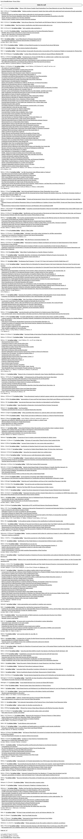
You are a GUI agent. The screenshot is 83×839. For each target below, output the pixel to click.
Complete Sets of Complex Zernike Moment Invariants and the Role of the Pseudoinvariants (41, 638)
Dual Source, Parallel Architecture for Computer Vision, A (17, 89)
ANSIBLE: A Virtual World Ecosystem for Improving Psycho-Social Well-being (39, 45)
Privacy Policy (16, 1)
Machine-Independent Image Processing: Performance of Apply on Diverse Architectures (25, 351)
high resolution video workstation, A (32, 28)
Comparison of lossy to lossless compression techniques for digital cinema (37, 437)
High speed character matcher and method (13, 712)
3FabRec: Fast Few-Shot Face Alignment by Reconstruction (34, 788)
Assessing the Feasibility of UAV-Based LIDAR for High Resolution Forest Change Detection (42, 295)
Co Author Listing (13, 8)
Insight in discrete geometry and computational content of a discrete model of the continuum (26, 547)
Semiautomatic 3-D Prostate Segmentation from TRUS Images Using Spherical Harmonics (40, 761)
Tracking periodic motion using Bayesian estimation (15, 157)
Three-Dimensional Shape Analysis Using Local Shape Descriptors (19, 390)
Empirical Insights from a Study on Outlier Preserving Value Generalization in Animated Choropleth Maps (29, 469)
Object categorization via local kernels (12, 795)
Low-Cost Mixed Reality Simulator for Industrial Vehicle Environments (20, 736)
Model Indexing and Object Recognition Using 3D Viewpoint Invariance (20, 125)
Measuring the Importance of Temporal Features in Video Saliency (43, 715)
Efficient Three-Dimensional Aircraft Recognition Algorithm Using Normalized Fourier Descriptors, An (28, 385)
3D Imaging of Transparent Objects (11, 68)
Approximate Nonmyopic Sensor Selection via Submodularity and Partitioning (39, 402)
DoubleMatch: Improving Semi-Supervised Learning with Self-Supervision (38, 654)
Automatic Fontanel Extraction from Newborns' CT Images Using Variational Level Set (44, 773)
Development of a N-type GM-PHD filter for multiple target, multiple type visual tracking (45, 57)
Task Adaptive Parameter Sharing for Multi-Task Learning (17, 679)
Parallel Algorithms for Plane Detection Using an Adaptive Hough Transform (22, 135)
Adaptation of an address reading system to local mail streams (34, 570)
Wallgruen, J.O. (44, 567)
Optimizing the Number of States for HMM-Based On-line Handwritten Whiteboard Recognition (27, 585)
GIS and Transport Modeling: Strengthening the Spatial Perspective (19, 470)
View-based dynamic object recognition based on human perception (19, 804)
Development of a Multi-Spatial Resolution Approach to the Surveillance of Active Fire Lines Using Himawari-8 (31, 279)
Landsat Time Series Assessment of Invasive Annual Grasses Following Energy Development (46, 490)
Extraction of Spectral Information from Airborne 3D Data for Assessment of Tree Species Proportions (28, 525)
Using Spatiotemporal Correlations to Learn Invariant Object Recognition (21, 699)
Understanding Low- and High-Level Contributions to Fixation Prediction (20, 719)
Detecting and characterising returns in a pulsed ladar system (18, 84)
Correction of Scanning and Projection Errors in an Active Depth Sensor (20, 77)
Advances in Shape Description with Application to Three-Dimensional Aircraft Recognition (25, 378)
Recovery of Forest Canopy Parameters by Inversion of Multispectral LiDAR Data (23, 148)
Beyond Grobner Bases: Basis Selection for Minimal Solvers (35, 685)
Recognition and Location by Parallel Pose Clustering (15, 144)
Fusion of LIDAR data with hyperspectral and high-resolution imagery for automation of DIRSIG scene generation (31, 627)
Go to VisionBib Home (6, 1)
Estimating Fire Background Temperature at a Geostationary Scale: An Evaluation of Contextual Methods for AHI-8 (32, 283)
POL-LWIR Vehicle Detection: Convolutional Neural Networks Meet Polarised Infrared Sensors (26, 62)
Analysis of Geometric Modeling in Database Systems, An (33, 785)
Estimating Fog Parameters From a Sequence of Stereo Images (18, 99)
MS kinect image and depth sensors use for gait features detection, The (35, 812)
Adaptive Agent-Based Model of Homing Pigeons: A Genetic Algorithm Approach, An (45, 467)
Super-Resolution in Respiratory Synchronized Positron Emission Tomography (38, 405)
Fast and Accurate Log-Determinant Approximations (38, 484)
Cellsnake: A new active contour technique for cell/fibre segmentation (43, 233)
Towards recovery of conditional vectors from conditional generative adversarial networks (25, 642)
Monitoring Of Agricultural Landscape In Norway (31, 666)
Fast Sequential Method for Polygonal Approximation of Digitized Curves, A (21, 40)
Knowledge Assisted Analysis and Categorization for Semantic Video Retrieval (22, 304)
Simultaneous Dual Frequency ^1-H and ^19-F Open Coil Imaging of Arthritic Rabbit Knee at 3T (43, 261)
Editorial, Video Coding (27, 230)
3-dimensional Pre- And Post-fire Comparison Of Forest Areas (32, 607)
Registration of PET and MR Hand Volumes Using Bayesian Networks (40, 505)
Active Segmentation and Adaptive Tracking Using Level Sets (17, 69)
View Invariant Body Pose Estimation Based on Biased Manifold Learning (21, 803)
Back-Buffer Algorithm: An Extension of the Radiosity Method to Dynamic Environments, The (42, 255)
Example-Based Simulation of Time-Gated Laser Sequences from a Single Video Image (24, 102)
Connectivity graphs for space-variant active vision (15, 343)
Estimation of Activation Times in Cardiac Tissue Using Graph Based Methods (22, 728)
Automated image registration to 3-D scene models (15, 623)
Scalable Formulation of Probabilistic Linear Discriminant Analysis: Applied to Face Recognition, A (27, 323)
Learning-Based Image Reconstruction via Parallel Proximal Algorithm (20, 501)
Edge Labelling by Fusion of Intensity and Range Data (15, 94)
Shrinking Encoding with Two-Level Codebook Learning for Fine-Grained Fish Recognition (25, 224)
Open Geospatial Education (9, 472)
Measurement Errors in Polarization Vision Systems (15, 122)
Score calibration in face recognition (11, 325)
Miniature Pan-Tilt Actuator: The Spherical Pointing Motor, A (17, 353)
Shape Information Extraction (9, 387)
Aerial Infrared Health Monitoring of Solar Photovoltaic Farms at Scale (39, 191)
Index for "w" (4, 830)
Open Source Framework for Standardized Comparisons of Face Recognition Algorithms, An (26, 321)
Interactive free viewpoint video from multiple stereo (38, 452)
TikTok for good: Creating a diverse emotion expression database (19, 19)
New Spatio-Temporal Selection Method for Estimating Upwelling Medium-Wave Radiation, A (26, 287)
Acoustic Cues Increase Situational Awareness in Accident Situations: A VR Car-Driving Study (26, 790)
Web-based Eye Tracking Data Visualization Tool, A (15, 740)
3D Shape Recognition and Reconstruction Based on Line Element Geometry (37, 745)
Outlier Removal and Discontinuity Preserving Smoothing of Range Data (20, 133)
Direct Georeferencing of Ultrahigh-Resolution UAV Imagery (17, 282)
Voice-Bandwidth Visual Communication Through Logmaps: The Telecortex (21, 368)
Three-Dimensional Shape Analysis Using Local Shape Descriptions (19, 388)
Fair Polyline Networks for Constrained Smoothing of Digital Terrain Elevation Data (23, 748)
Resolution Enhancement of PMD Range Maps (14, 590)
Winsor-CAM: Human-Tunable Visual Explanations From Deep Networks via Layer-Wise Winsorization (46, 8)
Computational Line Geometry (10, 746)
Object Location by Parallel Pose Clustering (13, 131)
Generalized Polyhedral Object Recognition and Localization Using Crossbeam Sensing (41, 428)
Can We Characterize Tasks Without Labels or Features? (36, 172)
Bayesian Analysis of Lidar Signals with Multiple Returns (16, 71)
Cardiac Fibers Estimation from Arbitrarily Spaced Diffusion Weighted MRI (43, 54)
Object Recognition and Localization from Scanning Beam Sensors (19, 433)
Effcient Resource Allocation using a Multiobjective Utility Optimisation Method (22, 95)
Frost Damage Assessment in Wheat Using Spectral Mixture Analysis (19, 58)
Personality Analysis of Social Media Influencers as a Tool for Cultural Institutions (23, 306)
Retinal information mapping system (34, 782)
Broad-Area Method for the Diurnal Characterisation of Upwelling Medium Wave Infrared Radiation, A (29, 274)
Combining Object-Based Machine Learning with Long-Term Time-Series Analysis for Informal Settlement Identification (33, 275)
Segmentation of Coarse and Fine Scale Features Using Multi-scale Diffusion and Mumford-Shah (46, 399)
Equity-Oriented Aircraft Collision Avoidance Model (15, 510)
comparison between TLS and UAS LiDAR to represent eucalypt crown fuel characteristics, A (26, 277)
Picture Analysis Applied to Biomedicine (27, 48)
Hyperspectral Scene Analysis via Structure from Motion (37, 818)
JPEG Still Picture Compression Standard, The (37, 239)
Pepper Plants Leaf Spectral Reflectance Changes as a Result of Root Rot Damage (42, 415)
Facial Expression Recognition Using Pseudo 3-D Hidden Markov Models (20, 575)
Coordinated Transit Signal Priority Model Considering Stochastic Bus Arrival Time (23, 301)
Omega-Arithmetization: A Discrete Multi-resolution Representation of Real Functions (24, 550)
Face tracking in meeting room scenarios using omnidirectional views (20, 573)
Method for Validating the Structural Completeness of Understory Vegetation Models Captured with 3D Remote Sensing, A (34, 285)
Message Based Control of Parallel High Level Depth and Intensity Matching (22, 123)
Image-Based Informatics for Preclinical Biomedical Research (37, 31)
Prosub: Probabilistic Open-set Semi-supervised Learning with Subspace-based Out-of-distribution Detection (30, 660)
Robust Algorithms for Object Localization (13, 423)
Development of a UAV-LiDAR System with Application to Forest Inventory (21, 280)
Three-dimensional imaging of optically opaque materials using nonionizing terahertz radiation (49, 396)
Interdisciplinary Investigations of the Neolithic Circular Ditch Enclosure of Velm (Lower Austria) (27, 767)
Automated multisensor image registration (13, 624)
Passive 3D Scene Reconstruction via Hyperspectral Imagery (17, 820)
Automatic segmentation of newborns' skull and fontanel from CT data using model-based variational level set (31, 775)
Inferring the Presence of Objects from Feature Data (15, 115)
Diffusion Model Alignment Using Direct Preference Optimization (19, 175)
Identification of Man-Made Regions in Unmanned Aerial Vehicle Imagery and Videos (40, 541)
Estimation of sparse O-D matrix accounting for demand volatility (19, 511)
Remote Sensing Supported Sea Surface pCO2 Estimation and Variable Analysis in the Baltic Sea (49, 675)
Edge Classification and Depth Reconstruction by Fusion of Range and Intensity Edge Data (25, 92)
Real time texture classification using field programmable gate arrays (34, 25)
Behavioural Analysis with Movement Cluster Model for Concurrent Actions (21, 73)
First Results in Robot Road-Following (11, 348)
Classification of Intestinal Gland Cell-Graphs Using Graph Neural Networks (40, 446)
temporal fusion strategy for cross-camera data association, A (38, 443)
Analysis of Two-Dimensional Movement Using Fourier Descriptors (19, 380)
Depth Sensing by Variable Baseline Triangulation (14, 81)
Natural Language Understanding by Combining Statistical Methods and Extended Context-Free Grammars (30, 581)
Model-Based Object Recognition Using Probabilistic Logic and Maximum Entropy (23, 126)
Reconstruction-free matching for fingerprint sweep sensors (17, 588)
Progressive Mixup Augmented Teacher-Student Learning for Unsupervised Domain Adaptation (26, 221)
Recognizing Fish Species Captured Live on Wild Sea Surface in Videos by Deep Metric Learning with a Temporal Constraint (34, 222)
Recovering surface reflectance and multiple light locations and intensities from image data (26, 146)
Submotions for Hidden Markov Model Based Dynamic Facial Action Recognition (23, 596)
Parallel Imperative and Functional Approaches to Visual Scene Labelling (21, 136)
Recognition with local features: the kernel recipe (15, 798)
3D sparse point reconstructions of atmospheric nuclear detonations (35, 621)
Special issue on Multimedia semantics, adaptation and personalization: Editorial (23, 307)
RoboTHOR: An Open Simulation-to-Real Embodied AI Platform (42, 678)
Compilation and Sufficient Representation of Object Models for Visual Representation (24, 76)
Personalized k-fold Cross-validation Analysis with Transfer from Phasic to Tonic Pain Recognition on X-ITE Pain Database (33, 827)
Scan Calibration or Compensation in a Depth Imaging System (18, 151)
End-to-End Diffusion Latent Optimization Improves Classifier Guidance (20, 178)
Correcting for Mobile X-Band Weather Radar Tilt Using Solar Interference (43, 449)
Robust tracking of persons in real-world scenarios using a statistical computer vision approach (26, 595)
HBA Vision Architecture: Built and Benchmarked (14, 350)
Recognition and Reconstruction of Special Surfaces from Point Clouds (20, 754)
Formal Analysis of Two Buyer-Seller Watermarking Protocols (37, 476)
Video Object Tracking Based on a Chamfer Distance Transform (18, 161)
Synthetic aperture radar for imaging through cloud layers (17, 185)
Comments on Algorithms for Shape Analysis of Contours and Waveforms (21, 382)
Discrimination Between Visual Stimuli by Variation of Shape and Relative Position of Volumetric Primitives (30, 87)
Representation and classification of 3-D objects (14, 149)
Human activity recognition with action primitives (15, 110)
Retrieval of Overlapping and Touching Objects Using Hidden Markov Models (22, 591)
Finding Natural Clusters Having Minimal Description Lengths (18, 346)
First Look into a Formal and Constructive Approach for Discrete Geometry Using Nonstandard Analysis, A (29, 545)
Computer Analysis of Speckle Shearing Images (14, 383)
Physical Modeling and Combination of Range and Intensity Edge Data (20, 138)
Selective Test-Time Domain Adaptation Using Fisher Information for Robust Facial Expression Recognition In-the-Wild (33, 16)
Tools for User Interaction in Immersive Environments (16, 34)
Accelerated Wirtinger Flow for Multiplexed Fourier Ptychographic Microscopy (37, 497)
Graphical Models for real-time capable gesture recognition (17, 578)
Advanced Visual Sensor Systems (10, 342)
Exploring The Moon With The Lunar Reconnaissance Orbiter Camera (35, 487)
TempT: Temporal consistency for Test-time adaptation (16, 17)
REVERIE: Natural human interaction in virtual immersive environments (20, 32)
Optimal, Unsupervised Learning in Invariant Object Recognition (33, 697)
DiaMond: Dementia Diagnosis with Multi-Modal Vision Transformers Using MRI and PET (44, 826)
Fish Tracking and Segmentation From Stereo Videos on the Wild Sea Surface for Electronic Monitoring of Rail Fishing (48, 218)
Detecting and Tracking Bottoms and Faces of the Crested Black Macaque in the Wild (43, 481)
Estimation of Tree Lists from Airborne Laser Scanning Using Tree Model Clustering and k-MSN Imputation (47, 524)
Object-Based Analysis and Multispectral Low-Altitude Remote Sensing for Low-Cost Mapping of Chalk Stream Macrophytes (49, 688)
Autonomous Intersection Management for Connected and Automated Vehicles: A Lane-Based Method (49, 508)
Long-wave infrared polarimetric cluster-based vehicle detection (19, 118)
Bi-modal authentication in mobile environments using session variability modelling (42, 316)
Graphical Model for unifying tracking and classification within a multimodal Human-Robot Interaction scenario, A (32, 577)
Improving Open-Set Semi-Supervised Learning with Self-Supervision (19, 657)
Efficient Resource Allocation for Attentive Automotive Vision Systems (20, 97)
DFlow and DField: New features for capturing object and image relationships (42, 412)
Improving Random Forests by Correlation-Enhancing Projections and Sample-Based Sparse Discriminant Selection (32, 459)
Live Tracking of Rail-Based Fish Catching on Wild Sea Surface (18, 219)
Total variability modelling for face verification (14, 328)
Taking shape (5, 635)
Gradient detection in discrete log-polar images (14, 107)
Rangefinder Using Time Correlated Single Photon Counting (17, 143)
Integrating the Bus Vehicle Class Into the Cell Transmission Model (19, 516)
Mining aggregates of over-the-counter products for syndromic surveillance (45, 823)
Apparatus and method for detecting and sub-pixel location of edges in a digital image (24, 420)
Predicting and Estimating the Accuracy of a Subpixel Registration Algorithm (22, 409)
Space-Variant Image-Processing (10, 363)
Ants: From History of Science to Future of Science (36, 299)
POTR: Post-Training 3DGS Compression (36, 464)
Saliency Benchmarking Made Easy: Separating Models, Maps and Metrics (21, 717)
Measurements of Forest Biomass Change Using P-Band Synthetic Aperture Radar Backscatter (26, 527)
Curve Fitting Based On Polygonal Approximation (28, 39)
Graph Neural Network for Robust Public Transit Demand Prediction (19, 513)
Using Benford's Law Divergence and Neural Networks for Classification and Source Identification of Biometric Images (33, 478)
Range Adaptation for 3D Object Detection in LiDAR (15, 640)
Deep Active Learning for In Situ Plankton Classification (38, 538)
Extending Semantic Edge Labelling (11, 104)
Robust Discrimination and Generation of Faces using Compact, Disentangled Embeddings (25, 801)
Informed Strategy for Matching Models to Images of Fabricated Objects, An (22, 117)
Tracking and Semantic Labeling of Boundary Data (15, 156)
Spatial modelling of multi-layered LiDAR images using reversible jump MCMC (22, 154)
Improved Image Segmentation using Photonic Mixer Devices (18, 580)
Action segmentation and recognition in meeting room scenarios (34, 604)
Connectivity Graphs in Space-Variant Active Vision (15, 345)
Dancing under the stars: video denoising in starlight (15, 499)
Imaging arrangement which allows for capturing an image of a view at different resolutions (50, 533)
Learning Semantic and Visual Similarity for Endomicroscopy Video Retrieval (39, 312)
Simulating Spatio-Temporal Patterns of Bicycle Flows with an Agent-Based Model (23, 473)
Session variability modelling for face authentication (15, 326)
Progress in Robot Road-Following (10, 361)
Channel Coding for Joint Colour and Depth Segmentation (40, 458)
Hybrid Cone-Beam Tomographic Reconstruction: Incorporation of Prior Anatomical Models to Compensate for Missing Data (49, 51)
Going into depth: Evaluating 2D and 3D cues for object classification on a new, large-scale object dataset (29, 793)
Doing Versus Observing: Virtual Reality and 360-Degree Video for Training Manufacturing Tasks (47, 22)
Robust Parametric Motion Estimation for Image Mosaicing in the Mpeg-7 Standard (39, 663)
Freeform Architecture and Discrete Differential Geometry (17, 750)
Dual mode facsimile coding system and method (36, 711)
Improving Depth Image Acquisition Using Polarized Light (17, 113)
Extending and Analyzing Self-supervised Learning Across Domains (19, 180)
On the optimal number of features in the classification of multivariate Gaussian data (40, 521)
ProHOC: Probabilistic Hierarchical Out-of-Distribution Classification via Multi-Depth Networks (26, 658)
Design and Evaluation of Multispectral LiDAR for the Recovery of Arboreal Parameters (24, 82)
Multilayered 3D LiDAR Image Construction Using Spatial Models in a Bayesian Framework (25, 128)
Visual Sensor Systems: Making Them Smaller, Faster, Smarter (18, 366)
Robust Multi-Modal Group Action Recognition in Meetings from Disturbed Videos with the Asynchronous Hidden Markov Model (35, 593)
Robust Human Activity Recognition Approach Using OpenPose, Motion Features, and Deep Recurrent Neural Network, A (33, 183)
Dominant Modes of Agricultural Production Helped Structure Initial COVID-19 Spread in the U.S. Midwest (52, 334)
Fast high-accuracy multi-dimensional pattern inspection (36, 455)
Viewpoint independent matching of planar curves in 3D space (18, 164)
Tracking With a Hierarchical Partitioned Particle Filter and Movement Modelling (23, 159)
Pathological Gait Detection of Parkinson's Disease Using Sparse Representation (22, 235)
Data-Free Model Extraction (29, 815)
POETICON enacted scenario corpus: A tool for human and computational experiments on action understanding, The (32, 796)
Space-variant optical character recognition (13, 364)
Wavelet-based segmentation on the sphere (13, 693)
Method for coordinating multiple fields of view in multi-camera (18, 431)
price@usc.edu (7, 836)
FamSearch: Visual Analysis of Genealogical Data (34, 738)
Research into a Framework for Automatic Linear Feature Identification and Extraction (41, 374)
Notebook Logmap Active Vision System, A (13, 360)
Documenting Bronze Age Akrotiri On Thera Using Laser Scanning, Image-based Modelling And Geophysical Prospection (49, 764)
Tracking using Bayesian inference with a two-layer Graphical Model (20, 598)
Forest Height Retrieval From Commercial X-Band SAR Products (36, 682)
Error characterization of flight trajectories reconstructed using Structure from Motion (38, 615)
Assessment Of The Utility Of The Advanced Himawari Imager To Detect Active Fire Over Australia (27, 272)
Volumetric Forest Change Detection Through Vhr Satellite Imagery (19, 610)
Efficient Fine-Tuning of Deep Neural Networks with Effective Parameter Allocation (42, 708)
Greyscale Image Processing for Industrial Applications (16, 109)
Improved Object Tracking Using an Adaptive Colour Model (17, 112)
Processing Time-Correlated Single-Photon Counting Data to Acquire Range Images (23, 140)
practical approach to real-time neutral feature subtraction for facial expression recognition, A (26, 14)
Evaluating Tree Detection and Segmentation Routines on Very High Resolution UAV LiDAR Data (27, 296)
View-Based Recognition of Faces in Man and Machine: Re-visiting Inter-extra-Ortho (24, 806)
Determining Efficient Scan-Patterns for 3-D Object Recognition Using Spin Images (23, 86)
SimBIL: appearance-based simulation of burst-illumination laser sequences (21, 153)
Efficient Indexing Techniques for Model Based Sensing (16, 422)
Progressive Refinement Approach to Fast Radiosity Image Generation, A (21, 256)
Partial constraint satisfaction (32, 337)
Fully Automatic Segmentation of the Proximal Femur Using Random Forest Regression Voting (42, 702)
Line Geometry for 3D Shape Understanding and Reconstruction (18, 751)
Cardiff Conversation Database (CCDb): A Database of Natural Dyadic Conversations (24, 791)
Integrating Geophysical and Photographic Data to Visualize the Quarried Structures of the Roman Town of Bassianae (32, 765)
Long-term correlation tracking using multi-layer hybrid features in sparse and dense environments (28, 60)
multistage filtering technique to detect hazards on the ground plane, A (20, 130)
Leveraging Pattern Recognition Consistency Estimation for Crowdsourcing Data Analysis (39, 669)
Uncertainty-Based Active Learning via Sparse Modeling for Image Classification (23, 226)
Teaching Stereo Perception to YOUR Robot (13, 461)
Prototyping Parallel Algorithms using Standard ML (15, 141)
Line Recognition (23, 408)
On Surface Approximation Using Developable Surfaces (16, 753)
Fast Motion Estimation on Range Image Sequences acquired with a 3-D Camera (23, 105)
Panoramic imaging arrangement (10, 535)
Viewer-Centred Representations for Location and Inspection (17, 162)
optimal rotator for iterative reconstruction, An (30, 705)
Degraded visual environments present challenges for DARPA (18, 173)
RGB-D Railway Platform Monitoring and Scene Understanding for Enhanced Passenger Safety (26, 768)
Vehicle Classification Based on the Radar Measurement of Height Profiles (36, 672)
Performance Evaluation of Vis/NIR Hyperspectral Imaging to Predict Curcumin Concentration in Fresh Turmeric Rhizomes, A (34, 246)
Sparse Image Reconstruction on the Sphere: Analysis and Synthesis (36, 691)
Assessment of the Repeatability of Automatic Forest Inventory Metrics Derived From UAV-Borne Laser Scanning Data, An (33, 270)
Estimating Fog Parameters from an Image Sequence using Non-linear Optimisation (24, 100)
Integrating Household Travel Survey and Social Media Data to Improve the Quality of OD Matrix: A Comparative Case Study (34, 515)
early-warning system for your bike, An (27, 634)
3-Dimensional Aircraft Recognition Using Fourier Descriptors (40, 377)
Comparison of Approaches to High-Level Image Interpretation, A (19, 74)
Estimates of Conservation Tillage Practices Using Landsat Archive (42, 440)
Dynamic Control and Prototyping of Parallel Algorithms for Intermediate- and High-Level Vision (27, 91)
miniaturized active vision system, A (11, 355)
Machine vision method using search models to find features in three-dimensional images (25, 429)
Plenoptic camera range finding (10, 618)
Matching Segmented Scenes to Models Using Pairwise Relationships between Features (24, 120)
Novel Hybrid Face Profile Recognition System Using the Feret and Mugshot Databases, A (25, 583)
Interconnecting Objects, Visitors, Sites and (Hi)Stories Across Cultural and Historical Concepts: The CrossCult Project (32, 302)
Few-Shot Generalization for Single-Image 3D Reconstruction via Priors (20, 182)
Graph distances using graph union (27, 723)
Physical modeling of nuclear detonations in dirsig (15, 616)
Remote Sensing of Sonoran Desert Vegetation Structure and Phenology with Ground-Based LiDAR (27, 205)
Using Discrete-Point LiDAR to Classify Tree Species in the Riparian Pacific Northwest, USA (44, 651)
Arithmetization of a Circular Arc (28, 544)
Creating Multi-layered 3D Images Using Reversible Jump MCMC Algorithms (22, 79)
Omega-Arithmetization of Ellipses (11, 548)
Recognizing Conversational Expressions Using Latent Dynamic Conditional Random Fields (25, 799)
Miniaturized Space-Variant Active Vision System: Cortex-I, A (17, 356)
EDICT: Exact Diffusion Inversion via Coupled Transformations (18, 177)
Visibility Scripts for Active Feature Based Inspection (15, 166)
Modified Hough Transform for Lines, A (12, 358)
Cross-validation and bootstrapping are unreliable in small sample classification (39, 726)
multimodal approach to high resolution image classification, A (18, 629)
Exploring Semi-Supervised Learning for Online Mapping (16, 655)
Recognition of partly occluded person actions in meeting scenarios (19, 586)
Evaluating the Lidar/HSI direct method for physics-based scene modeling (21, 626)
